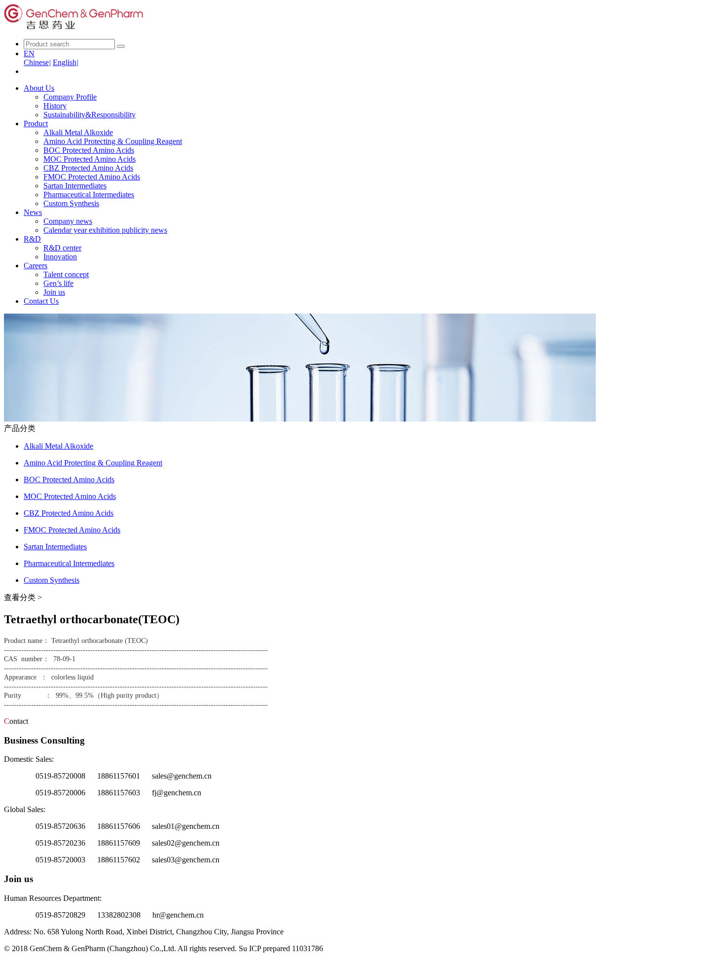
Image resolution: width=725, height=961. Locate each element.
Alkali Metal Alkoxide (78, 132)
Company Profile (70, 97)
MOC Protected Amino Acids (89, 159)
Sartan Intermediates (75, 185)
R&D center (62, 248)
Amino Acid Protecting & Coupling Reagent (112, 141)
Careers (35, 265)
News (33, 212)
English (65, 62)
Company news (67, 221)
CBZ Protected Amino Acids (88, 168)
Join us (54, 292)
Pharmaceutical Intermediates (88, 194)
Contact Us (41, 301)
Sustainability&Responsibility (89, 114)
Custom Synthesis (71, 203)
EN (29, 53)
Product (36, 123)
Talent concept (66, 274)
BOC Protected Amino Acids (88, 150)
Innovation (60, 256)
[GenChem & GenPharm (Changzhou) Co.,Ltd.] (73, 26)
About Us (39, 88)
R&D (32, 239)
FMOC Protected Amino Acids (91, 177)
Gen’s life (58, 283)
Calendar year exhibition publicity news (105, 230)
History (55, 106)
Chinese (37, 62)
